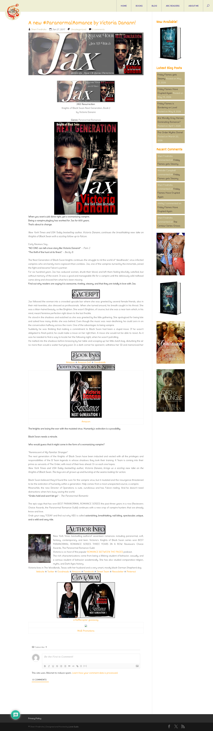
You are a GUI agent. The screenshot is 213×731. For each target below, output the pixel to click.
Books (139, 5)
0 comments (98, 29)
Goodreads (100, 362)
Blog (154, 5)
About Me (194, 5)
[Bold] (45, 666)
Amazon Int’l (84, 362)
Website (40, 571)
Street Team (103, 571)
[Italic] (49, 666)
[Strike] (57, 666)
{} (81, 666)
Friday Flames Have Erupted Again (169, 192)
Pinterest (131, 571)
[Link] (77, 666)
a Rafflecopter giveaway (85, 619)
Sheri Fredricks (39, 29)
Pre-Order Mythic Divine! (170, 132)
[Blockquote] (69, 666)
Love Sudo (74, 726)
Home (124, 5)
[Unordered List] (65, 666)
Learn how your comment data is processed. (95, 672)
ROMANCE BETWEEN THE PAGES (105, 551)
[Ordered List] (61, 666)
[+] (85, 666)
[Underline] (53, 666)
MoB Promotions (85, 630)
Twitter (50, 571)
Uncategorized (78, 29)
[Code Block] (73, 666)
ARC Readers (173, 5)
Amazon (70, 362)
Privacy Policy (34, 718)
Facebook (89, 571)
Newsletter (118, 571)
